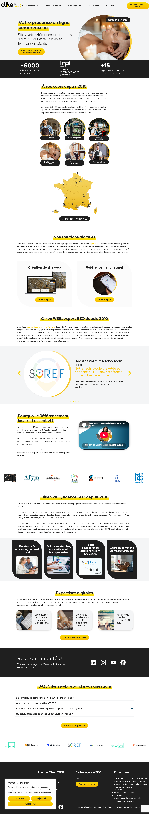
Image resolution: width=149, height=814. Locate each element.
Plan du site (108, 807)
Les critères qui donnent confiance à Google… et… (42, 618)
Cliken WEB (111, 6)
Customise (19, 798)
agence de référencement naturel (41, 327)
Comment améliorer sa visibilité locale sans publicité (82, 620)
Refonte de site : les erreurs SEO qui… (123, 618)
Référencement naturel (124, 792)
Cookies (97, 807)
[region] (30, 794)
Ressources (93, 6)
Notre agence (74, 6)
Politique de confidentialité (128, 807)
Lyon (78, 778)
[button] (19, 373)
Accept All (30, 803)
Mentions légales (84, 807)
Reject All (41, 798)
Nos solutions (51, 6)
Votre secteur (28, 6)
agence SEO (95, 243)
